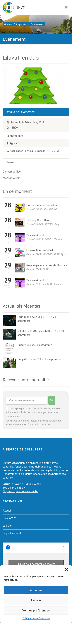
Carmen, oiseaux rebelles (41, 205)
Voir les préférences (36, 610)
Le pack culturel (12, 533)
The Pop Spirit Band (38, 220)
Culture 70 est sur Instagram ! (35, 345)
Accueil (8, 24)
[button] (66, 569)
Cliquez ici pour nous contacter (20, 491)
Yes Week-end (35, 235)
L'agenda (21, 24)
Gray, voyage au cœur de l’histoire (46, 265)
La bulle (7, 525)
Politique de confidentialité (36, 618)
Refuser (36, 600)
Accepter (36, 590)
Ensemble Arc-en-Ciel (39, 250)
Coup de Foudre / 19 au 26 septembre (39, 359)
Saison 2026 (10, 518)
